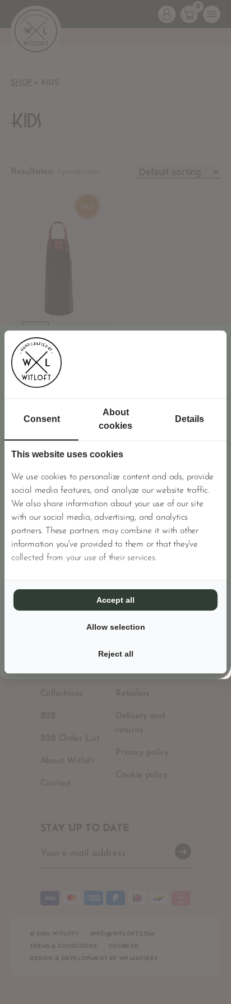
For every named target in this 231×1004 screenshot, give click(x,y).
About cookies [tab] (115, 418)
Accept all (115, 599)
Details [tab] (189, 419)
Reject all (115, 653)
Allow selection (115, 626)
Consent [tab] (42, 419)
